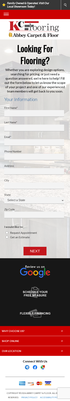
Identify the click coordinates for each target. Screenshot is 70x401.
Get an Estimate (20, 237)
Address (9, 165)
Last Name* (10, 122)
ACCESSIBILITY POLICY (51, 397)
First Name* (11, 107)
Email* (7, 136)
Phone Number (13, 151)
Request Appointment (23, 232)
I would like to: (13, 226)
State (7, 194)
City (6, 180)
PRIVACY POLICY (29, 397)
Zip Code (9, 209)
